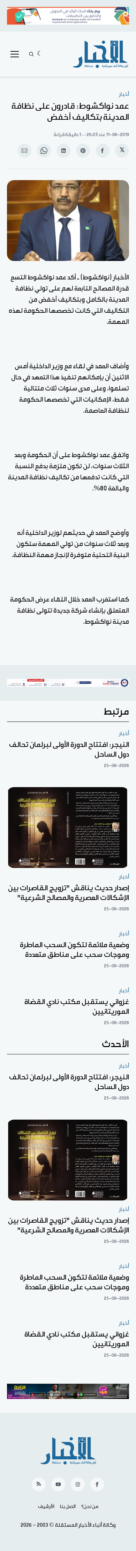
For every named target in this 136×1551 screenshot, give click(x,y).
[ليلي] (40, 54)
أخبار (124, 94)
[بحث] (31, 54)
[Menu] (14, 54)
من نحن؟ (89, 1506)
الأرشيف (46, 1506)
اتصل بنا (68, 1506)
